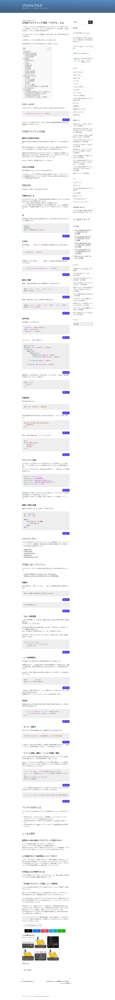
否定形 (28, 82)
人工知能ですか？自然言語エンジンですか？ (37, 93)
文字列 (28, 63)
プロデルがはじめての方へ (79, 198)
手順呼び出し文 (30, 60)
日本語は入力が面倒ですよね (33, 95)
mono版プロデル (59, 824)
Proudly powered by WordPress (42, 996)
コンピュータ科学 (77, 86)
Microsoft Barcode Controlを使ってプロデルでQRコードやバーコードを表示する (83, 130)
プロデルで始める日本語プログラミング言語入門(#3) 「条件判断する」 (83, 245)
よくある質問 (27, 89)
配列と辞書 (29, 65)
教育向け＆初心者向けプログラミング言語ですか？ (38, 91)
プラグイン (76, 92)
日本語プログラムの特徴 (30, 53)
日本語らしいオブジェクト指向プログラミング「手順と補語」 (41, 576)
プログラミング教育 (78, 95)
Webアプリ (76, 75)
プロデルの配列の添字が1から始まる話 (82, 294)
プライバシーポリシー (27, 996)
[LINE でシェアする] (61, 930)
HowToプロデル (77, 72)
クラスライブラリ (31, 73)
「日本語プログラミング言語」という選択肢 (37, 96)
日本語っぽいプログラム (30, 75)
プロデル (33, 20)
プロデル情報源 (77, 193)
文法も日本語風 (30, 56)
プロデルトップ (77, 182)
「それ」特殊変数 (31, 79)
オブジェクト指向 (31, 70)
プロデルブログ (32, 5)
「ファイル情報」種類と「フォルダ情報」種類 (37, 86)
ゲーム (74, 81)
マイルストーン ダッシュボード (81, 201)
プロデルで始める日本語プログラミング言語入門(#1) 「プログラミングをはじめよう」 (83, 162)
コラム (74, 84)
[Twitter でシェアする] (28, 930)
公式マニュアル (77, 185)
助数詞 (28, 77)
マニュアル (38, 189)
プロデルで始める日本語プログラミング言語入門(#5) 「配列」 (83, 232)
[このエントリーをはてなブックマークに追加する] (53, 930)
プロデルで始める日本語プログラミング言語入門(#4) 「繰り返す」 (83, 238)
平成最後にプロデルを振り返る (80, 268)
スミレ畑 (56, 820)
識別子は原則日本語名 (32, 54)
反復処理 (29, 68)
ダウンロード (44, 818)
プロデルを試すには (29, 88)
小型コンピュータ (77, 112)
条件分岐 (29, 67)
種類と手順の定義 (31, 72)
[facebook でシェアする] (37, 930)
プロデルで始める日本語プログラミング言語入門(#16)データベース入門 (83, 251)
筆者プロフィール (77, 173)
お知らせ (75, 78)
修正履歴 (75, 106)
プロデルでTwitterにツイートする (81, 273)
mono (37, 824)
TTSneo (42, 34)
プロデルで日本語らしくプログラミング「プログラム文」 (40, 574)
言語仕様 (26, 58)
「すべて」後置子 (31, 84)
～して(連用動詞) (30, 80)
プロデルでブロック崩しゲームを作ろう (83, 144)
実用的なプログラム (78, 109)
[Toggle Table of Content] (48, 48)
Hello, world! (27, 51)
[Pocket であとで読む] (45, 930)
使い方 (74, 103)
